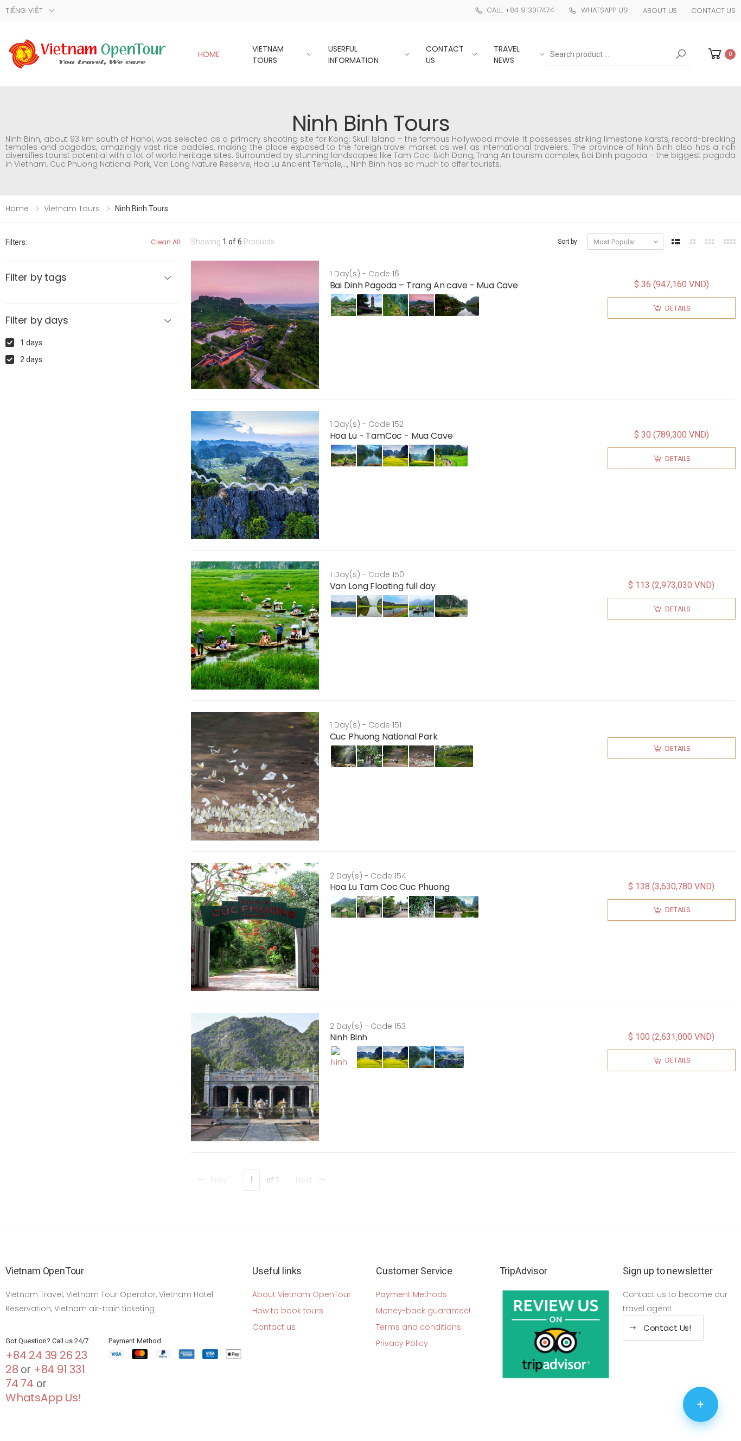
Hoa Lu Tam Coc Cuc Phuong (390, 887)
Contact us (274, 1327)
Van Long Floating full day (383, 586)
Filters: (16, 242)
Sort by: (568, 241)
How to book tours (287, 1310)
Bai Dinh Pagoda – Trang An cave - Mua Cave (424, 285)
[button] (721, 54)
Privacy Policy (402, 1343)
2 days (31, 359)
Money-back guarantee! (423, 1310)
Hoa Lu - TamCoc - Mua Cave (391, 435)
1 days (31, 342)
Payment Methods (411, 1294)
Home (209, 54)
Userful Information (353, 54)
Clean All (165, 242)
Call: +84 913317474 (520, 10)
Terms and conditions (418, 1327)
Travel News (507, 54)
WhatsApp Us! (605, 10)
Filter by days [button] (36, 320)
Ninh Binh (349, 1037)
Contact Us (713, 10)
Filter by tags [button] (35, 277)
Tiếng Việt (24, 10)
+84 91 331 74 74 (45, 1376)
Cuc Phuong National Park (384, 736)
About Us (660, 10)
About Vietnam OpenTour (301, 1294)
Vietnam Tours (268, 54)
